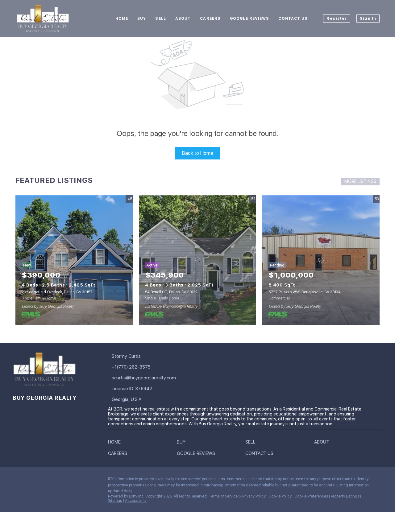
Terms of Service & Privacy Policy (237, 496)
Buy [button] (141, 18)
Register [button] (336, 18)
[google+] (17, 493)
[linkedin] (29, 480)
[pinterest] (91, 480)
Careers (210, 18)
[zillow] (54, 480)
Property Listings (345, 496)
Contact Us (293, 18)
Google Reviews (249, 18)
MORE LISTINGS (360, 181)
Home (121, 18)
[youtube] (78, 480)
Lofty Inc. (136, 496)
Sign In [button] (368, 18)
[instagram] (66, 480)
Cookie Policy (280, 496)
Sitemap (115, 500)
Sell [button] (160, 18)
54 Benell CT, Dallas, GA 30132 (171, 292)
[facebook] (17, 480)
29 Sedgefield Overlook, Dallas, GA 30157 (57, 292)
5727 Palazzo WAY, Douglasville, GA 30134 (304, 292)
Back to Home (197, 153)
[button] (116, 443)
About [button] (183, 18)
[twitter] (41, 480)
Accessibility (136, 500)
